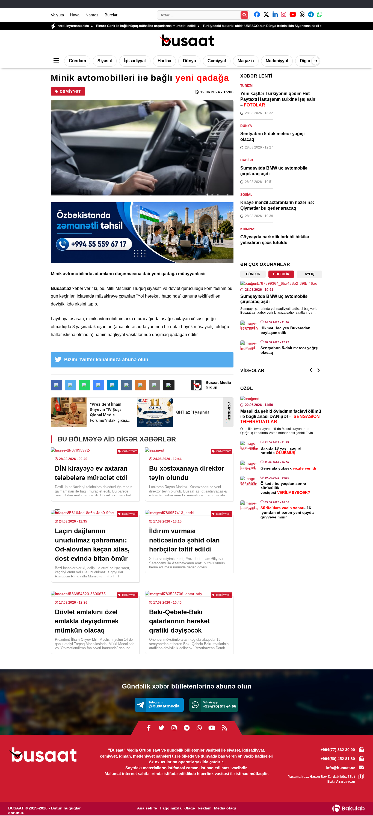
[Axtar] (244, 15)
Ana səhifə (147, 808)
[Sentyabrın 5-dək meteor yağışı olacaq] (249, 345)
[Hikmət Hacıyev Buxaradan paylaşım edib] (249, 325)
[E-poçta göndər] (154, 385)
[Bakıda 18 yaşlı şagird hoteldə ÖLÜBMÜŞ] (249, 445)
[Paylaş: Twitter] (70, 385)
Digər (305, 60)
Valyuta (57, 15)
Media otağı (225, 808)
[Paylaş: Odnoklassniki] (140, 385)
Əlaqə (189, 808)
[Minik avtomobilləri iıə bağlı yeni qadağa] (142, 147)
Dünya (189, 60)
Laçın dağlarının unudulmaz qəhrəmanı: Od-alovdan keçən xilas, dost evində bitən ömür (92, 544)
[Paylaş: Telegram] (112, 385)
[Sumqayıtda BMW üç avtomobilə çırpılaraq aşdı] (281, 283)
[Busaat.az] (186, 41)
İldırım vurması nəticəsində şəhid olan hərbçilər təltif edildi (184, 540)
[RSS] (224, 728)
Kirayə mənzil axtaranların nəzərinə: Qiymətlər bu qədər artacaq (277, 205)
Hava (74, 15)
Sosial (246, 195)
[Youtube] (211, 728)
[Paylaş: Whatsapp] (84, 385)
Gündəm (77, 60)
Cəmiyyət (217, 60)
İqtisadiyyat (135, 60)
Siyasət (104, 60)
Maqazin (246, 60)
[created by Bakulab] (348, 808)
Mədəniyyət (277, 60)
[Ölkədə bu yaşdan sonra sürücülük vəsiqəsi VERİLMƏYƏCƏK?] (249, 481)
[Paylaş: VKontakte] (126, 385)
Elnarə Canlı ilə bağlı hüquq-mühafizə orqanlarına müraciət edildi (118, 26)
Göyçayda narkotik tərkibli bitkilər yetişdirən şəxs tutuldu (274, 240)
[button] (168, 385)
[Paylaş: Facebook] (56, 385)
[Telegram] (159, 705)
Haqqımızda (171, 808)
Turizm (246, 86)
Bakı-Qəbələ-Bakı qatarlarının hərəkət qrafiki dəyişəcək (179, 621)
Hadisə (164, 60)
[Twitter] (161, 728)
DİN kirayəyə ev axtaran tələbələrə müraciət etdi (91, 473)
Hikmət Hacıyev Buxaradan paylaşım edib (285, 330)
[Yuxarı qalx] (357, 800)
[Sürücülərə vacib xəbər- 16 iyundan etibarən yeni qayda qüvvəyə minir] (249, 505)
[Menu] (56, 61)
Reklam (204, 808)
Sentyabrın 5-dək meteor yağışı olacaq (272, 136)
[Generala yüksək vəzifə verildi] (249, 465)
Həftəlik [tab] (281, 274)
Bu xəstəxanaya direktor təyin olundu (186, 473)
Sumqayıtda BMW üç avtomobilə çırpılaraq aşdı (273, 171)
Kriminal (248, 229)
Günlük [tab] (253, 274)
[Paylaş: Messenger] (98, 385)
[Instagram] (173, 728)
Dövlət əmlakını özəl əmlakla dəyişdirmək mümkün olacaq (87, 621)
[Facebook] (148, 728)
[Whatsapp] (213, 705)
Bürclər (111, 15)
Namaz (92, 15)
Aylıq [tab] (309, 274)
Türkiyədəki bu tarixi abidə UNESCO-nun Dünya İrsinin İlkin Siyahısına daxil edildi (237, 26)
